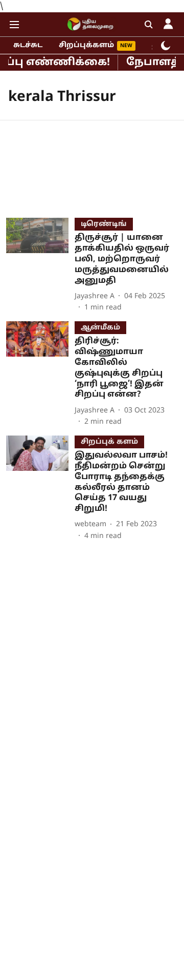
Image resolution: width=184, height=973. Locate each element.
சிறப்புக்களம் (86, 45)
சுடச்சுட (27, 45)
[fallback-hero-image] (40, 265)
